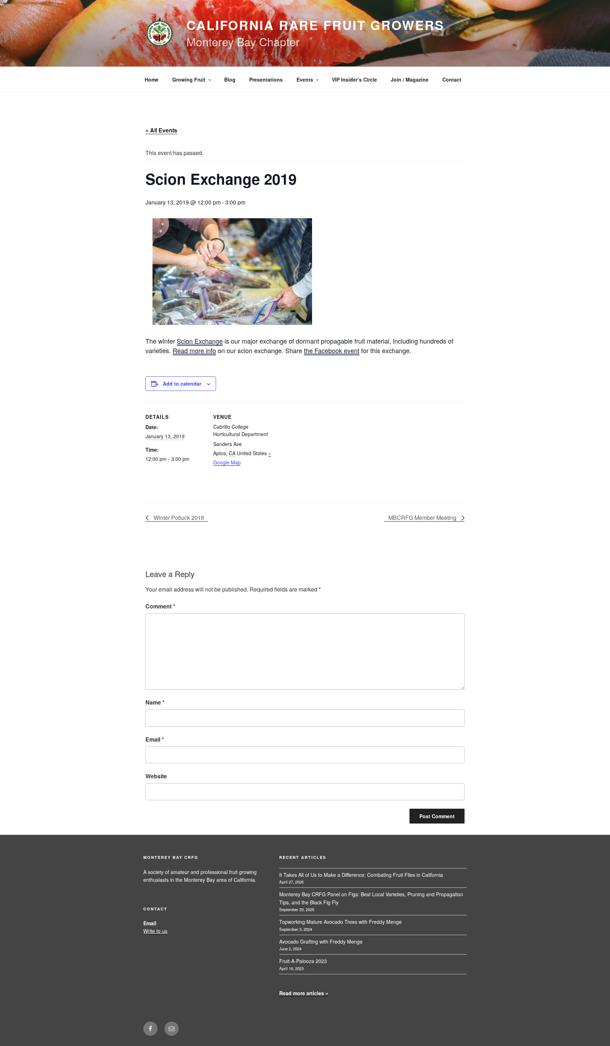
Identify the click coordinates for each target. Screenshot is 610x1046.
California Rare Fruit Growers (315, 25)
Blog (229, 79)
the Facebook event (331, 350)
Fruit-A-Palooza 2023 (303, 960)
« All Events (161, 130)
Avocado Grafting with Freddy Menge (321, 941)
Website (156, 776)
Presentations (266, 79)
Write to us (155, 930)
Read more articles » (303, 993)
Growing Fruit (188, 79)
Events (305, 79)
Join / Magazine (410, 79)
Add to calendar (182, 383)
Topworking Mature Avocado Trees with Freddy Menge (340, 921)
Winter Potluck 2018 (178, 517)
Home (152, 79)
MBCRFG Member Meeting (423, 517)
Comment (160, 606)
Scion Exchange (200, 340)
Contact (451, 79)
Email (154, 739)
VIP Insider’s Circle (354, 79)
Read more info (194, 350)
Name (155, 702)
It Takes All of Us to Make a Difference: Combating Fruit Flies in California (361, 874)
